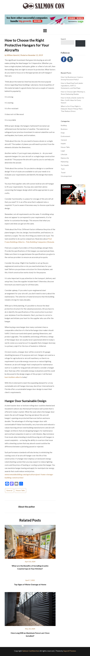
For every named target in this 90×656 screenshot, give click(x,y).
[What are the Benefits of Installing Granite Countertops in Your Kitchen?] (30, 541)
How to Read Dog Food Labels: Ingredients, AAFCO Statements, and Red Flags (72, 85)
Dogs (63, 133)
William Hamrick (13, 55)
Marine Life (65, 158)
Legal (63, 151)
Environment (65, 136)
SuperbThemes (69, 651)
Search (63, 39)
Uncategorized (66, 176)
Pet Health (65, 165)
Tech (63, 169)
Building (64, 125)
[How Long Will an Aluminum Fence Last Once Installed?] (30, 608)
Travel (63, 172)
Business (64, 129)
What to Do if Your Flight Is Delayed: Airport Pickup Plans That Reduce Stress (71, 108)
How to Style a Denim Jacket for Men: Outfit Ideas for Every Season (72, 100)
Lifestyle (64, 154)
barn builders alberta (13, 377)
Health (63, 144)
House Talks (20, 490)
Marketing (64, 162)
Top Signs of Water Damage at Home (30, 584)
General (9, 490)
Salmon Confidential (30, 651)
